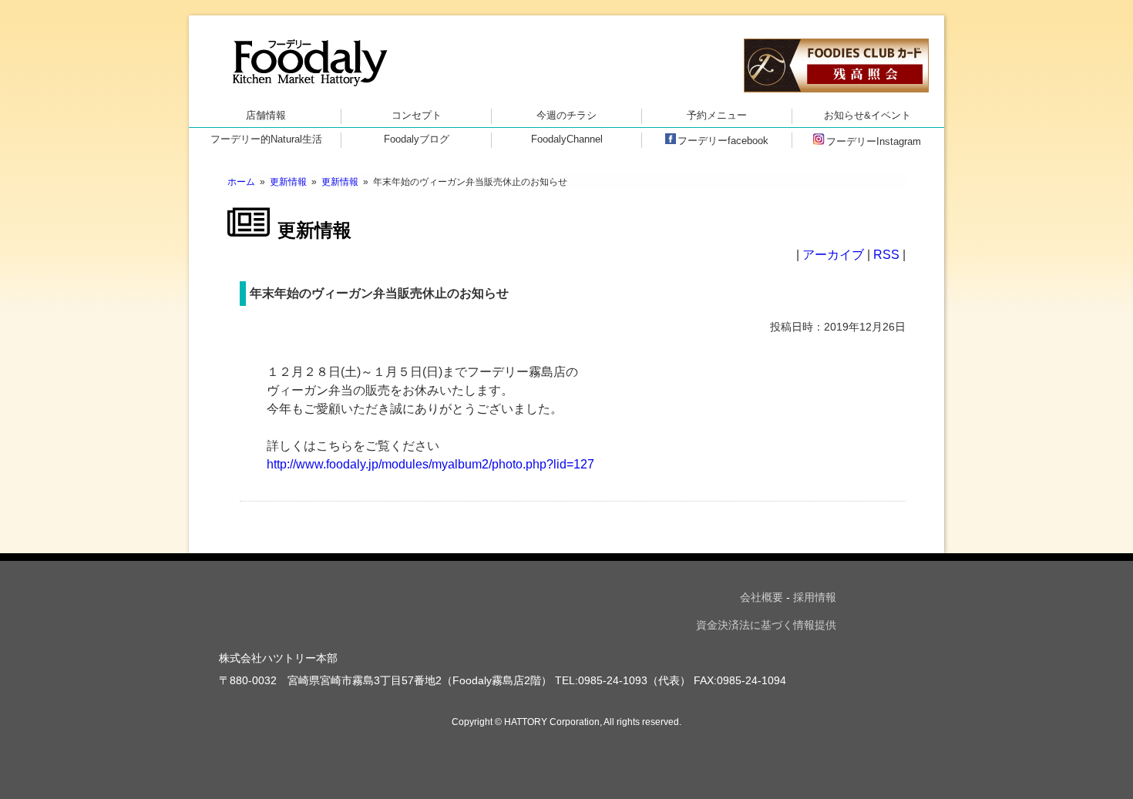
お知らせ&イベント (867, 115)
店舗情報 (266, 115)
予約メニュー (717, 115)
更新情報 (288, 181)
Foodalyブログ (416, 139)
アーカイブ (833, 254)
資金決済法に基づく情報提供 (766, 625)
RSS (886, 254)
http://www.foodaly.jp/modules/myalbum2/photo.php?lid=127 (430, 464)
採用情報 (814, 597)
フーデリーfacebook (722, 140)
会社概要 (761, 597)
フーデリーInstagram (873, 141)
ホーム (241, 181)
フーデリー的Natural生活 (266, 139)
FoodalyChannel (567, 139)
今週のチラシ (566, 115)
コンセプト (417, 115)
